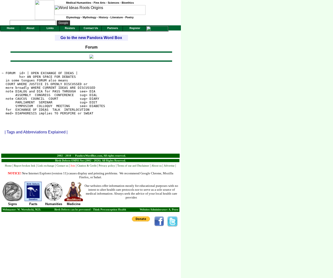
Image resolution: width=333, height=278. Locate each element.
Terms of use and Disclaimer (133, 165)
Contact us (62, 165)
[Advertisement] (90, 146)
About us (156, 165)
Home (8, 165)
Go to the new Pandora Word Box (91, 38)
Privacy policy (107, 165)
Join (72, 165)
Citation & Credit (87, 165)
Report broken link (24, 165)
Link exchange (46, 165)
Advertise (169, 165)
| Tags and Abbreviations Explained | (36, 132)
